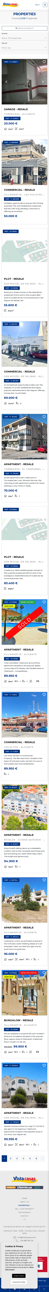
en (37, 5)
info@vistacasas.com (26, 1237)
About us (24, 1202)
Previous (6, 81)
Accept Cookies (19, 1276)
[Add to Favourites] (43, 62)
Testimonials (24, 1212)
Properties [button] (24, 1205)
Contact (24, 1216)
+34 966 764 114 (26, 1240)
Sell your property (24, 1209)
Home (24, 1198)
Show (5, 33)
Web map (42, 1281)
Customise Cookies (18, 1282)
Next (42, 81)
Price (4, 43)
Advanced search (25, 28)
